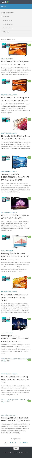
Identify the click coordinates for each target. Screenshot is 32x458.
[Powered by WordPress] (10, 452)
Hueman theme (24, 452)
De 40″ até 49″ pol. (6, 95)
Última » (25, 442)
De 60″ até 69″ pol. (6, 292)
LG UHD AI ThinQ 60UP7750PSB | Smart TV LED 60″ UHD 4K (15, 380)
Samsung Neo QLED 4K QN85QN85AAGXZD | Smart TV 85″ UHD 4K (15, 338)
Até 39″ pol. (4, 59)
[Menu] (30, 2)
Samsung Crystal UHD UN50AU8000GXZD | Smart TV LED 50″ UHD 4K (15, 177)
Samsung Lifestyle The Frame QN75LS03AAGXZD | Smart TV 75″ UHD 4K (14, 256)
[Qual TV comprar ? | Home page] (6, 2)
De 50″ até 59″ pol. (6, 133)
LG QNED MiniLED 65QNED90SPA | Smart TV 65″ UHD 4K (15, 297)
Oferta (11, 59)
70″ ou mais (4, 251)
